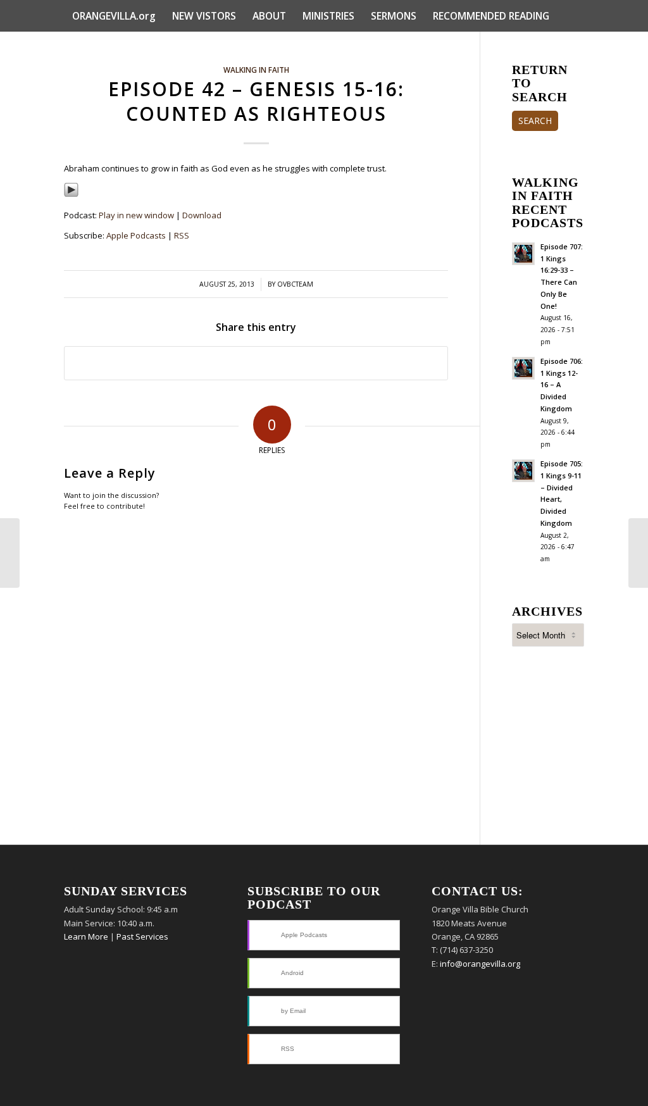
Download (201, 215)
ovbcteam (295, 284)
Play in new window (136, 215)
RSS (181, 235)
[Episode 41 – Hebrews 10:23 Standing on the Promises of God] (10, 553)
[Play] (71, 194)
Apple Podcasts (136, 235)
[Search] (576, 47)
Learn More (86, 936)
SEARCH (535, 121)
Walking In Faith (256, 70)
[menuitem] (114, 16)
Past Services (142, 936)
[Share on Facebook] (256, 363)
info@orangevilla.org (480, 963)
